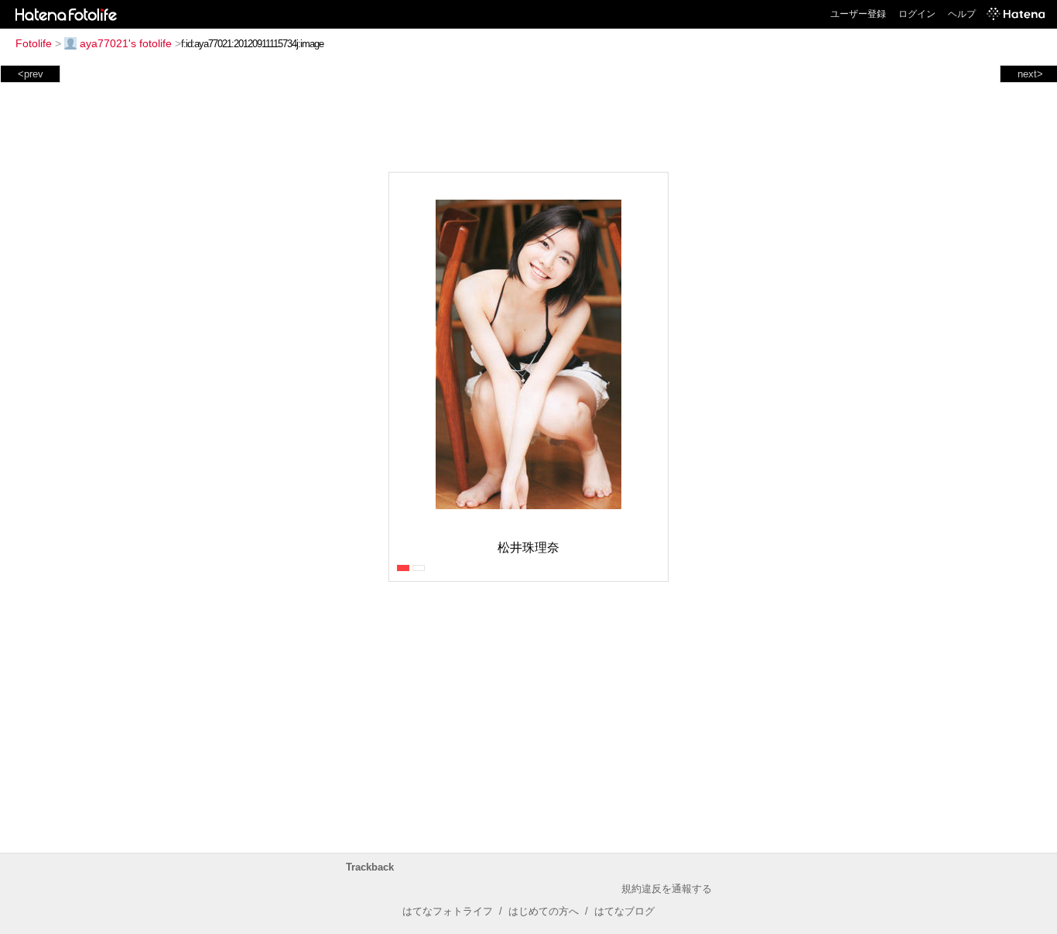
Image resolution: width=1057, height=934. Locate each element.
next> (1030, 74)
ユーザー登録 (858, 14)
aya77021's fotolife (126, 43)
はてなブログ (624, 911)
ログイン (917, 14)
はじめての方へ (543, 911)
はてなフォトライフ (447, 911)
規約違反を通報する (666, 889)
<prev (30, 74)
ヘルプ (962, 14)
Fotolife (33, 43)
